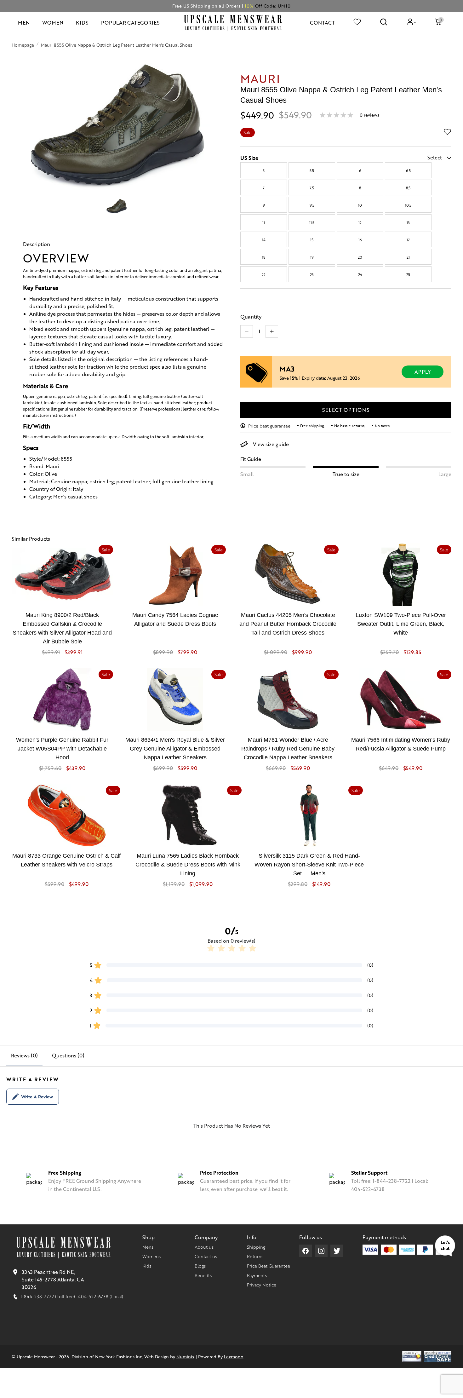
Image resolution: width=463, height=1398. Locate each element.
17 (408, 239)
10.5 (408, 205)
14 (264, 239)
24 (360, 274)
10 (360, 205)
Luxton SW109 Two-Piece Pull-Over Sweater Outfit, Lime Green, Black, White (401, 624)
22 (264, 274)
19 (312, 257)
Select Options (346, 409)
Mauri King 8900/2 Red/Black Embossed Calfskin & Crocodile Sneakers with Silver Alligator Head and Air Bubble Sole (62, 628)
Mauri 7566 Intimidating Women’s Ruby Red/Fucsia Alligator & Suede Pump (400, 744)
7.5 (312, 187)
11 (263, 222)
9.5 (312, 205)
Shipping (256, 1247)
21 (408, 257)
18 (263, 257)
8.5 (408, 187)
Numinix (185, 1356)
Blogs (200, 1266)
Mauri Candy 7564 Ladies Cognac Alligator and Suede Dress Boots (175, 619)
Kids (146, 1266)
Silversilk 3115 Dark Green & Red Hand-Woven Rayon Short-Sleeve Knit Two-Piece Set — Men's (309, 865)
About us (204, 1247)
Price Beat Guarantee (268, 1266)
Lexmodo (233, 1356)
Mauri (260, 78)
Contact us (206, 1256)
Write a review (37, 1096)
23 (312, 274)
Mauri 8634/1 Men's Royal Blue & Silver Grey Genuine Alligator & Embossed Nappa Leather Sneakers (175, 749)
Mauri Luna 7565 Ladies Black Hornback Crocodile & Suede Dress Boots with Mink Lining (187, 865)
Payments (257, 1275)
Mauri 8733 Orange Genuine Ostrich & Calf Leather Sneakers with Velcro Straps (66, 860)
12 (360, 222)
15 (311, 239)
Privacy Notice (261, 1284)
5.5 (312, 170)
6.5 (408, 170)
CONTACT (322, 22)
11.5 (311, 222)
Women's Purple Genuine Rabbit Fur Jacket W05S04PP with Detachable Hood (62, 749)
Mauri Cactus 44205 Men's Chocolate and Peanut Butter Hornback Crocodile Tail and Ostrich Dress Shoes (287, 624)
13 (408, 222)
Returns (255, 1256)
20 (360, 257)
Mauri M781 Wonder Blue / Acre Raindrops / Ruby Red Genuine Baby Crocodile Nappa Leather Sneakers (287, 749)
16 (360, 239)
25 (408, 274)
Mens (147, 1247)
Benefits (203, 1275)
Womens (151, 1256)
